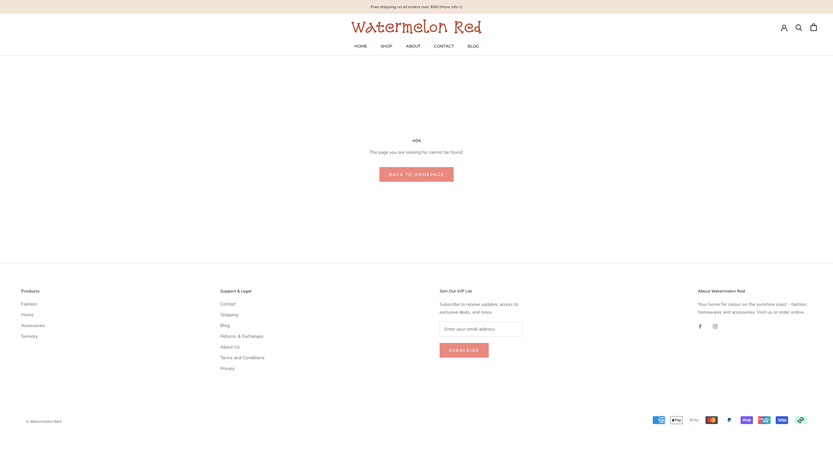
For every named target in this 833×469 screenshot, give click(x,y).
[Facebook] (700, 326)
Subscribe (464, 350)
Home (27, 315)
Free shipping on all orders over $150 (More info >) (416, 7)
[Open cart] (814, 27)
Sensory (29, 336)
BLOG (473, 46)
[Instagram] (715, 326)
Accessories (33, 325)
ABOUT (413, 46)
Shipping (229, 315)
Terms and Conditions (242, 358)
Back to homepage (416, 174)
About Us (230, 347)
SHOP (386, 46)
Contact (228, 304)
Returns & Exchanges (242, 336)
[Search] (799, 27)
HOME (360, 46)
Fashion (29, 304)
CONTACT (444, 46)
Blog (225, 325)
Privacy (227, 368)
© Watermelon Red (43, 421)
